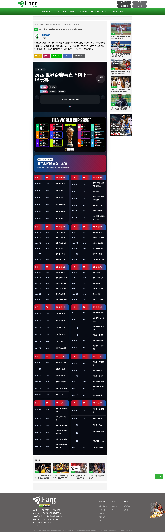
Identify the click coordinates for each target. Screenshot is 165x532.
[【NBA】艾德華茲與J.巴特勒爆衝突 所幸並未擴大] (121, 82)
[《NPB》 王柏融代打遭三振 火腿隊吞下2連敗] (121, 47)
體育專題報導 (47, 11)
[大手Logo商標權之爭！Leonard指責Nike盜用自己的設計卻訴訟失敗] (79, 468)
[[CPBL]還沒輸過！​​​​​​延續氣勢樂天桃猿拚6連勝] (121, 29)
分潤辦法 (102, 520)
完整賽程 (100, 78)
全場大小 (61, 91)
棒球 (64, 11)
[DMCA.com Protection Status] (45, 505)
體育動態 (40, 24)
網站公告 (127, 506)
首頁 (35, 24)
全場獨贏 (43, 91)
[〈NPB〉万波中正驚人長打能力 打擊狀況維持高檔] (121, 100)
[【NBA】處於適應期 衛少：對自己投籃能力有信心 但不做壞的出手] (43, 468)
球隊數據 (73, 11)
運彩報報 (83, 11)
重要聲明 (102, 510)
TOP (159, 476)
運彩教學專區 (118, 11)
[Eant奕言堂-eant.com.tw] (27, 4)
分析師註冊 (124, 6)
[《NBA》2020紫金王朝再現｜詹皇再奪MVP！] (61, 468)
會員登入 (140, 2)
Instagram (115, 510)
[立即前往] (121, 125)
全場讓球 (52, 91)
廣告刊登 (102, 513)
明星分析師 (94, 11)
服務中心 (127, 510)
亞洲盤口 (52, 87)
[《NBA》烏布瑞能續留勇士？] (97, 468)
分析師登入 (140, 6)
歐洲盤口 (43, 87)
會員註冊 (124, 2)
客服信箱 (102, 517)
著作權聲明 (103, 506)
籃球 (57, 11)
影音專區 (114, 87)
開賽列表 (105, 11)
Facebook (115, 506)
